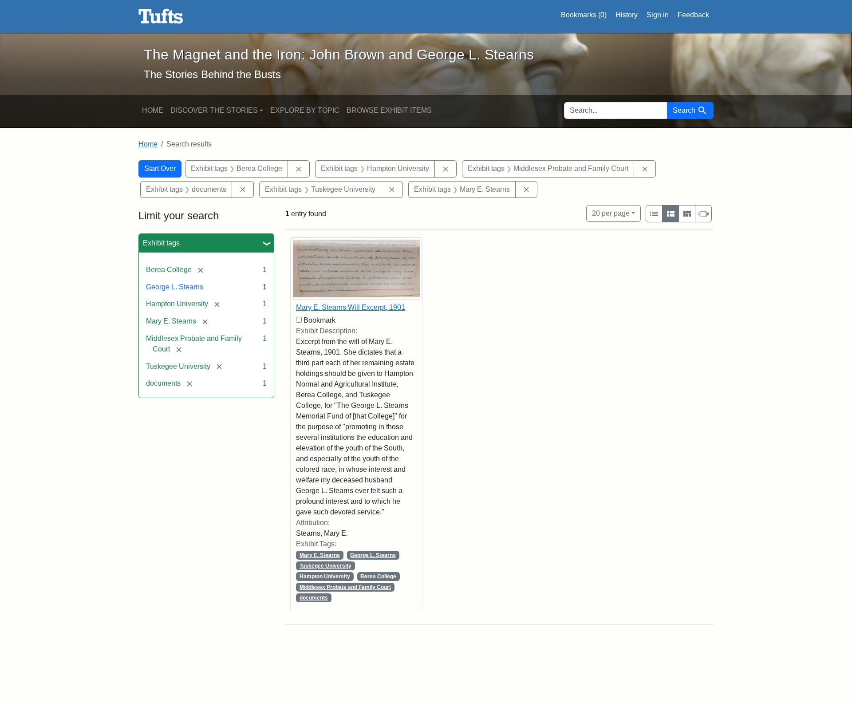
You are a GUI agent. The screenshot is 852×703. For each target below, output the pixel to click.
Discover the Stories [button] (214, 110)
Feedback (693, 15)
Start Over (160, 168)
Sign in (658, 15)
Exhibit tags (161, 243)
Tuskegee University (325, 566)
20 (611, 213)
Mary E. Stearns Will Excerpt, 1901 (350, 307)
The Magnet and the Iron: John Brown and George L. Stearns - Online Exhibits (160, 16)
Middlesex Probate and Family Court (345, 587)
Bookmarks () (584, 15)
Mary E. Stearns (320, 555)
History (626, 15)
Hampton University (325, 576)
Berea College (378, 576)
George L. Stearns (174, 287)
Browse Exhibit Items (389, 110)
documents (314, 598)
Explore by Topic (304, 110)
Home (152, 110)
